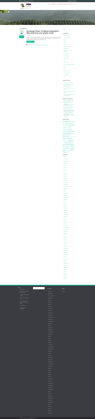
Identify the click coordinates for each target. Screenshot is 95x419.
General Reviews (66, 48)
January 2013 (65, 246)
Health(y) (68, 133)
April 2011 (65, 276)
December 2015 (66, 197)
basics (64, 123)
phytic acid (36, 45)
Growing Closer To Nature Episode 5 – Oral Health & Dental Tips (69, 115)
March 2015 (50, 342)
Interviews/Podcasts (23, 305)
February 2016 (65, 193)
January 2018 (65, 173)
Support (64, 150)
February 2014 (65, 222)
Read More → (30, 41)
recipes (69, 148)
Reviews (64, 68)
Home (49, 3)
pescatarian (72, 146)
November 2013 (66, 229)
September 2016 (66, 186)
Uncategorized (65, 75)
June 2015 (65, 203)
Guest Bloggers (65, 53)
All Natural (66, 121)
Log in (64, 291)
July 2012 (64, 256)
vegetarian (67, 151)
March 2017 (65, 176)
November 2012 (66, 250)
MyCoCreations (68, 138)
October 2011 (65, 265)
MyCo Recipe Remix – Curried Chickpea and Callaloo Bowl (68, 101)
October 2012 (65, 252)
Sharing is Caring (66, 70)
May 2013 (65, 239)
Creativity (72, 125)
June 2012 (65, 259)
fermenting (29, 45)
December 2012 (66, 248)
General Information (66, 46)
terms (67, 150)
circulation (73, 123)
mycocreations (65, 100)
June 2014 (65, 220)
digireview (67, 127)
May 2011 (65, 273)
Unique (71, 150)
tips (68, 150)
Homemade (66, 136)
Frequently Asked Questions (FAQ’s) (24, 295)
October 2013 (65, 231)
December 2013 (66, 227)
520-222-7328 (22, 1)
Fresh (70, 129)
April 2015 (65, 205)
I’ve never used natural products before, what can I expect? (24, 302)
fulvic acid (32, 45)
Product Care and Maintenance (23, 308)
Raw (63, 148)
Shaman (64, 107)
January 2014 (50, 359)
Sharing (73, 148)
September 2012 (66, 254)
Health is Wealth (66, 55)
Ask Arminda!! (53, 3)
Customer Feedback (66, 37)
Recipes (64, 66)
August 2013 (65, 233)
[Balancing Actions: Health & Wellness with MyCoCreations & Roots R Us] (26, 5)
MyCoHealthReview (65, 140)
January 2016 (65, 195)
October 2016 (65, 184)
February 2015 (65, 210)
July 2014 (64, 218)
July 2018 (64, 165)
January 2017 (65, 180)
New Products (65, 62)
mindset (74, 136)
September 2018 (66, 161)
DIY (70, 127)
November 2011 (66, 263)
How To (64, 60)
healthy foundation (66, 134)
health (64, 133)
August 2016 (65, 188)
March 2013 (65, 244)
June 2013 (65, 237)
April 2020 (65, 156)
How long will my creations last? (24, 298)
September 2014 (66, 214)
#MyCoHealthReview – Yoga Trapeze (68, 89)
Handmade (71, 131)
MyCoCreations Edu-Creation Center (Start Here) (65, 3)
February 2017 (65, 178)
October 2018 (50, 293)
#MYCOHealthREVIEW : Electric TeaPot (68, 92)
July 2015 (64, 201)
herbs (70, 134)
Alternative (72, 121)
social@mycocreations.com (29, 1)
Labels (72, 136)
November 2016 (66, 182)
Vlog (64, 77)
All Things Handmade (66, 35)
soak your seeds (40, 45)
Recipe (66, 148)
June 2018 (65, 167)
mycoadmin (31, 35)
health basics (73, 133)
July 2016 (64, 190)
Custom (64, 127)
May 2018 (65, 169)
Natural (71, 141)
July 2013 (64, 235)
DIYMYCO (65, 39)
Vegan (64, 151)
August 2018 (65, 163)
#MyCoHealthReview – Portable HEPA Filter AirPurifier (68, 95)
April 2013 (49, 376)
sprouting (44, 45)
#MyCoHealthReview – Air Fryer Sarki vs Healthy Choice (68, 85)
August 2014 (65, 216)
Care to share (68, 123)
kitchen (70, 136)
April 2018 (65, 171)
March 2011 (65, 278)
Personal (64, 146)
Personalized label (68, 146)
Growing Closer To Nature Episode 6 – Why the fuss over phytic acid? (43, 32)
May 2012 (65, 261)
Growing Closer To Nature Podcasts (67, 51)
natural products (68, 142)
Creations (67, 125)
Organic (71, 145)
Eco (68, 129)
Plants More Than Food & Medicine (69, 64)
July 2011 (64, 269)
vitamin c (47, 45)
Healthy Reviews (66, 58)
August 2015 (65, 199)
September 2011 (66, 267)
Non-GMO (66, 145)
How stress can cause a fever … (68, 82)
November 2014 (66, 212)
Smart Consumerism (66, 72)
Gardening (65, 44)
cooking (64, 125)
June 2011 (65, 271)
